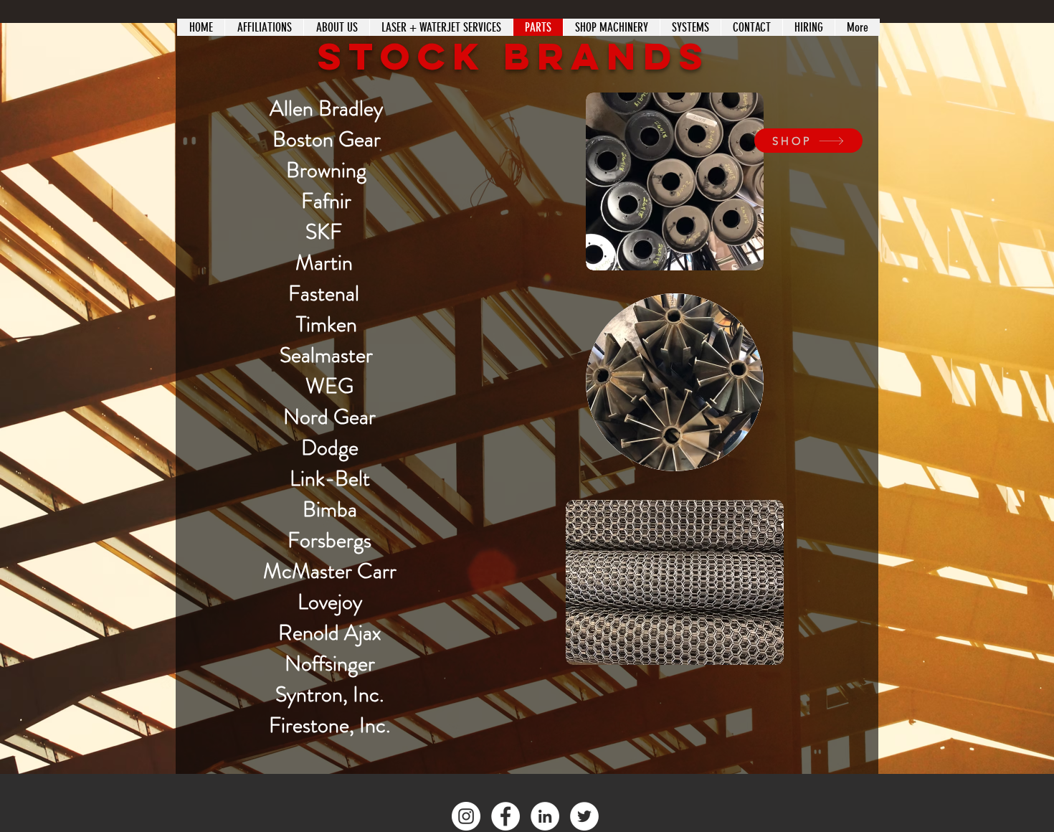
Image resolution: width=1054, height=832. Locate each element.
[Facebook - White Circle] (505, 816)
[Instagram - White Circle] (466, 816)
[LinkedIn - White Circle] (545, 816)
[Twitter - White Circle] (584, 816)
